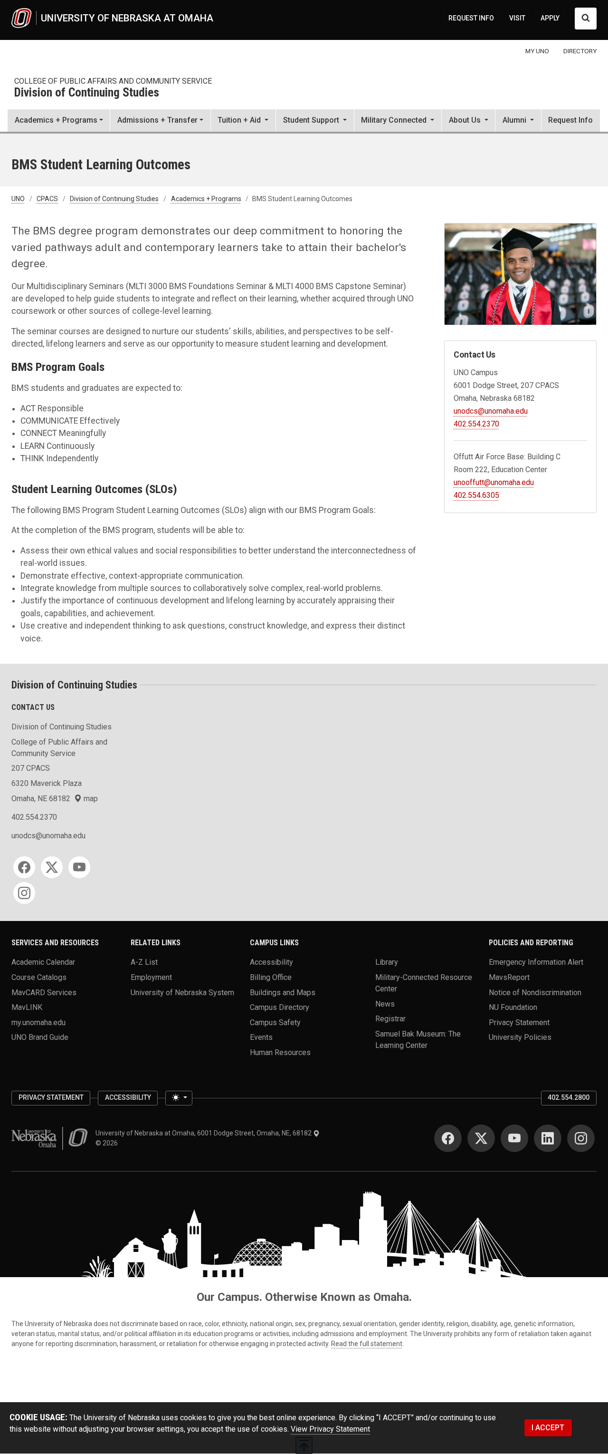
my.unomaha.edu (38, 1022)
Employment (151, 976)
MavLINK (26, 1007)
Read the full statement (366, 1343)
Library (386, 962)
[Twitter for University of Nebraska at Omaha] (481, 1138)
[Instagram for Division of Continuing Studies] (24, 893)
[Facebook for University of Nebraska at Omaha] (448, 1138)
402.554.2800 (568, 1097)
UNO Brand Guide (39, 1037)
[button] (243, 121)
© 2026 (108, 1143)
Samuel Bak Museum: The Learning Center (418, 1039)
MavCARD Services (43, 992)
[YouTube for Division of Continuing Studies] (79, 867)
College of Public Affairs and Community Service (113, 81)
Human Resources (280, 1052)
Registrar (390, 1018)
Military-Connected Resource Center (423, 982)
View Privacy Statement (330, 1429)
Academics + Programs (56, 120)
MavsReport (509, 976)
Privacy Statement (519, 1022)
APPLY (550, 18)
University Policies (520, 1037)
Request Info (570, 120)
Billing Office (271, 976)
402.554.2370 (476, 423)
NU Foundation (513, 1007)
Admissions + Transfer (157, 120)
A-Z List (144, 962)
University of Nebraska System (182, 992)
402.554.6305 (476, 495)
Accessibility (271, 962)
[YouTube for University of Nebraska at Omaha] (514, 1138)
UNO (18, 199)
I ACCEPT (548, 1427)
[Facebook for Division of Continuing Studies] (24, 867)
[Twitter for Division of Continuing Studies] (52, 867)
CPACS (47, 199)
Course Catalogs (38, 976)
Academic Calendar (43, 962)
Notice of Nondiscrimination (535, 992)
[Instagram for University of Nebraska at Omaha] (581, 1138)
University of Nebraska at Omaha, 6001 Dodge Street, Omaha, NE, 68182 (204, 1133)
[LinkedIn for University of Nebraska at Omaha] (547, 1138)
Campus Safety (275, 1022)
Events (261, 1037)
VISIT (517, 18)
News (385, 1003)
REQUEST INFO (471, 18)
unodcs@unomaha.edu (491, 411)
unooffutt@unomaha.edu (494, 482)
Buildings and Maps (282, 992)
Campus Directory (279, 1007)
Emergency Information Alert (536, 962)
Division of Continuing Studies (86, 93)
